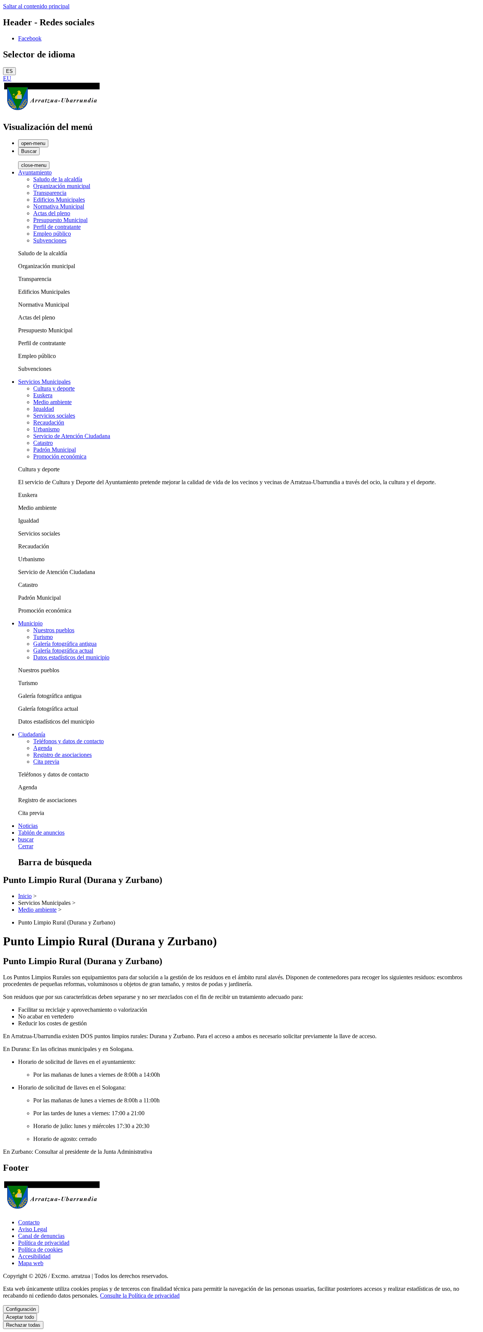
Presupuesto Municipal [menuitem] (60, 220)
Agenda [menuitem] (42, 748)
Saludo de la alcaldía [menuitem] (57, 179)
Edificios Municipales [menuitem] (59, 199)
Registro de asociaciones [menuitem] (62, 755)
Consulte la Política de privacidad (140, 1295)
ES (9, 71)
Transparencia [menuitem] (49, 193)
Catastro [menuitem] (43, 443)
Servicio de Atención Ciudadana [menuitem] (71, 436)
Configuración (21, 1309)
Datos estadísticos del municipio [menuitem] (71, 657)
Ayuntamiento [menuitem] (35, 172)
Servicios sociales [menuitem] (54, 415)
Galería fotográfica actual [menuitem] (63, 650)
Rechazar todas (23, 1325)
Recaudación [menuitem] (48, 422)
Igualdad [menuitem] (43, 409)
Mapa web (30, 1263)
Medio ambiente (37, 909)
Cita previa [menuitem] (46, 761)
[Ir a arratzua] (52, 111)
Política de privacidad (43, 1242)
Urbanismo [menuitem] (46, 429)
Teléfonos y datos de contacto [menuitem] (68, 741)
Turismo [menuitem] (43, 637)
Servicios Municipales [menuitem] (44, 381)
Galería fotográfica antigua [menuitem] (65, 644)
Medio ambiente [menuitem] (52, 402)
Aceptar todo (20, 1317)
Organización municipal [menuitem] (61, 186)
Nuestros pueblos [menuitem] (53, 630)
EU (7, 78)
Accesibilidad (34, 1256)
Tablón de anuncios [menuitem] (41, 832)
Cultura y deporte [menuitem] (54, 388)
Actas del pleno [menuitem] (51, 213)
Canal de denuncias (41, 1236)
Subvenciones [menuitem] (49, 240)
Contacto (29, 1222)
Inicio (25, 896)
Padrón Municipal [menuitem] (54, 449)
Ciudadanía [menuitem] (31, 734)
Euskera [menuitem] (42, 395)
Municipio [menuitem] (30, 623)
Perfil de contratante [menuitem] (57, 227)
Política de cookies (40, 1249)
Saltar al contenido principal (36, 6)
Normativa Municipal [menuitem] (58, 206)
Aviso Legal (32, 1229)
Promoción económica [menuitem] (59, 456)
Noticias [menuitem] (28, 826)
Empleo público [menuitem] (52, 233)
